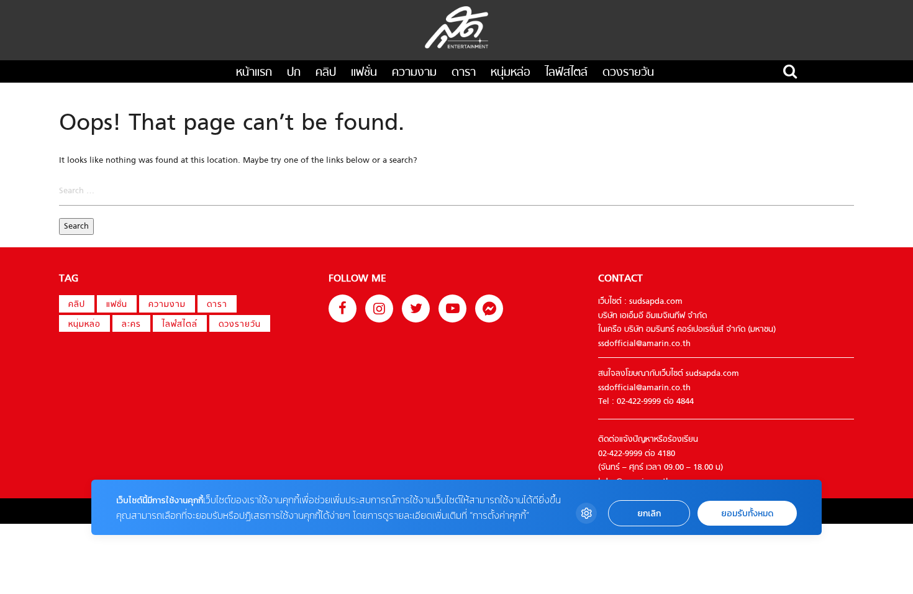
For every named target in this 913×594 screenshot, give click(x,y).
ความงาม (414, 73)
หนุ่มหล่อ (510, 73)
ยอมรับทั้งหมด (747, 513)
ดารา (464, 73)
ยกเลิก (649, 513)
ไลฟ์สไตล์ (566, 73)
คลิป (326, 73)
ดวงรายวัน (628, 73)
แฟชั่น (364, 73)
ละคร (131, 324)
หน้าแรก (254, 73)
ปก (294, 73)
